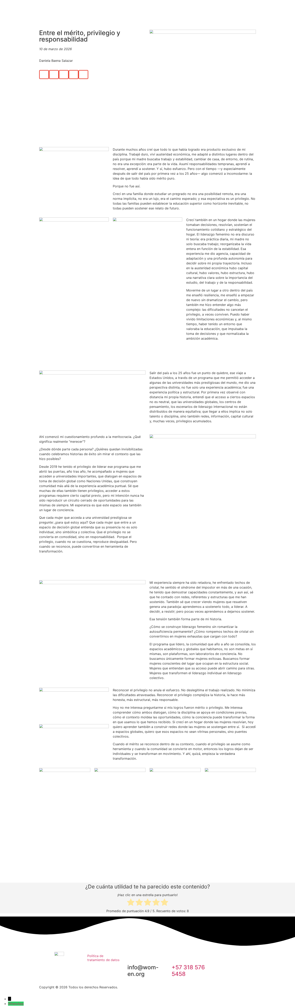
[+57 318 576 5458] (177, 956)
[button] (44, 74)
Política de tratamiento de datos (103, 958)
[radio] (130, 902)
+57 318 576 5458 (188, 971)
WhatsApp (16, 1004)
